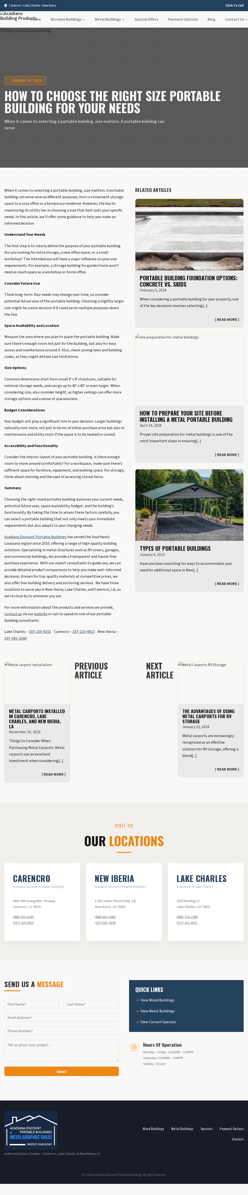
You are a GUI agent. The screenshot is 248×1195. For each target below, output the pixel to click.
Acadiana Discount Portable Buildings (35, 537)
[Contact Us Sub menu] (246, 19)
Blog (211, 19)
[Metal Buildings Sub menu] (123, 19)
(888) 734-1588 (187, 917)
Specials (206, 1128)
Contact (238, 1138)
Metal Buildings (108, 19)
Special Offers (146, 19)
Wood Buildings (153, 1128)
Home (36, 19)
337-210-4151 (40, 631)
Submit (62, 1071)
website (40, 614)
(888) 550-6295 (23, 917)
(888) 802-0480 (105, 917)
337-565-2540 (15, 638)
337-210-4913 (83, 631)
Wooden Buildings (66, 19)
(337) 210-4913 (23, 922)
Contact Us (234, 19)
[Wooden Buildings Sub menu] (84, 19)
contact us (13, 614)
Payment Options (183, 19)
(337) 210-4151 (187, 922)
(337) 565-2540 (105, 922)
